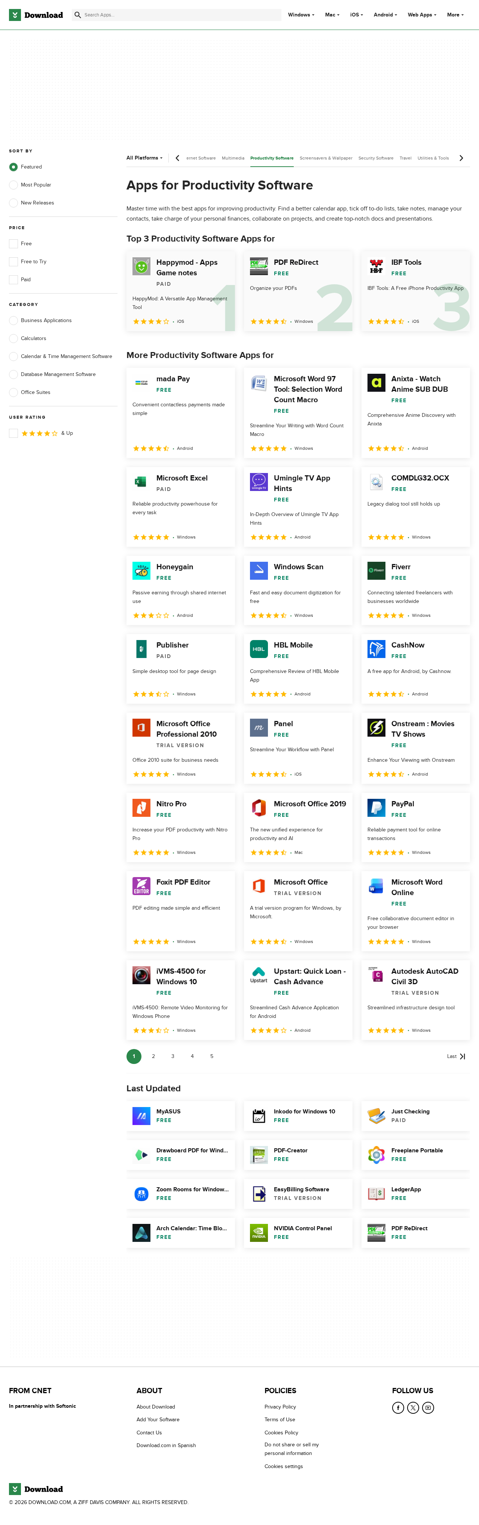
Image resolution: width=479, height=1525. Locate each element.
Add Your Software (158, 1420)
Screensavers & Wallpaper (326, 158)
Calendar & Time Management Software (66, 356)
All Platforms (142, 158)
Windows (299, 15)
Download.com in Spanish (166, 1446)
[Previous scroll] (178, 158)
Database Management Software (58, 374)
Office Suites (36, 392)
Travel (406, 158)
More (453, 15)
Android (383, 15)
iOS (354, 15)
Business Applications (46, 320)
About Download (156, 1407)
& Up (67, 433)
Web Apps (420, 15)
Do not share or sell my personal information (292, 1449)
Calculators (33, 338)
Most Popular (36, 185)
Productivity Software (272, 158)
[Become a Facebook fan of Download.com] (398, 1408)
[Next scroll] (461, 158)
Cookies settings (284, 1466)
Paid (26, 279)
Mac (330, 15)
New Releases (37, 203)
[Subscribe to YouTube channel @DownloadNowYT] (428, 1408)
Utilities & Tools (433, 158)
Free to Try (33, 261)
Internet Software (198, 158)
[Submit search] (78, 15)
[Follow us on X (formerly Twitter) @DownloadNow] (413, 1408)
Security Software (376, 158)
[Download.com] (36, 15)
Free (26, 243)
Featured (31, 167)
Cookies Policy (281, 1433)
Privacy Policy (280, 1407)
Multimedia (233, 158)
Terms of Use (280, 1420)
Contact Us (149, 1433)
